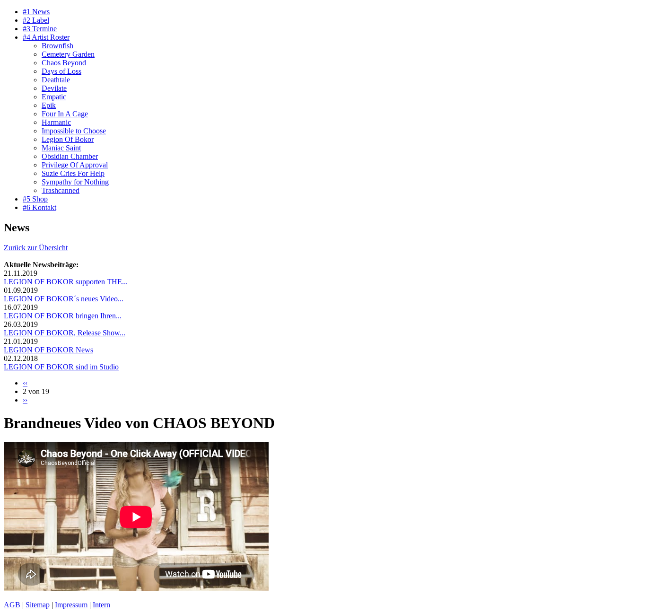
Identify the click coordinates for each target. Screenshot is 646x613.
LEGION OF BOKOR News (48, 350)
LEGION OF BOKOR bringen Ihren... (63, 316)
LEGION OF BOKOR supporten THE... (66, 282)
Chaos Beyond (64, 63)
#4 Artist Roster (46, 37)
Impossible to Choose (74, 131)
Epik (49, 105)
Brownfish (57, 46)
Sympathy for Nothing (75, 182)
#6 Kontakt (39, 207)
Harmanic (56, 122)
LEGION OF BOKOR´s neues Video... (63, 299)
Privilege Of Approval (75, 165)
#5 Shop (35, 199)
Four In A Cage (65, 114)
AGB (12, 605)
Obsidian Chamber (70, 156)
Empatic (54, 97)
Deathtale (56, 80)
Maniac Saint (61, 148)
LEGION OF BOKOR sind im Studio (61, 367)
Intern (101, 605)
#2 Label (36, 20)
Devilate (54, 88)
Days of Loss (61, 71)
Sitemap (38, 605)
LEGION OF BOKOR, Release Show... (64, 333)
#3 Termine (40, 29)
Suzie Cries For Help (73, 173)
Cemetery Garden (68, 54)
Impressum (71, 605)
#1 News (36, 12)
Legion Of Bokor (68, 139)
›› (25, 400)
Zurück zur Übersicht (36, 248)
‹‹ (25, 383)
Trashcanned (60, 190)
